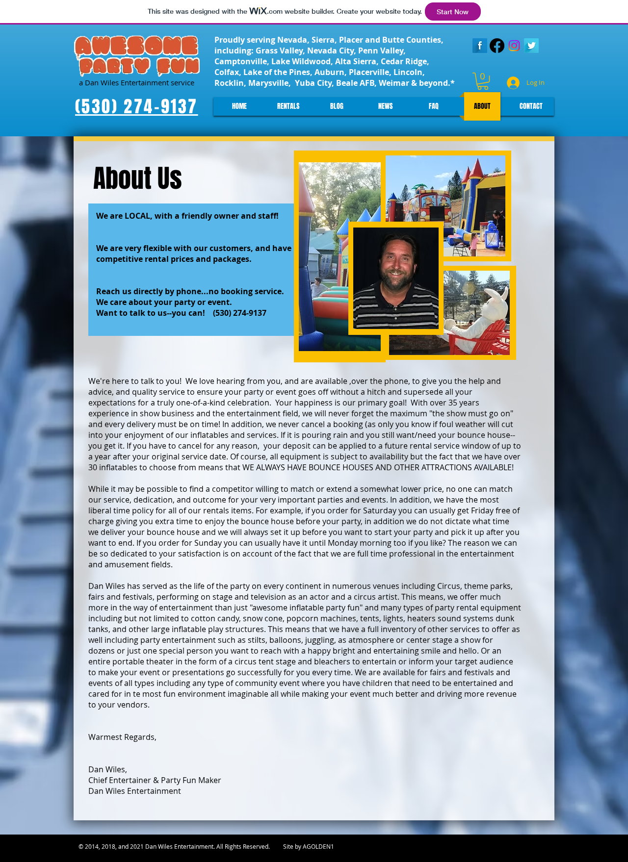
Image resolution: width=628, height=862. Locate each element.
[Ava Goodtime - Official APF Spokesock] (497, 45)
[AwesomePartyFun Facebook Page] (479, 45)
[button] (482, 81)
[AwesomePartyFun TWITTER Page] (531, 45)
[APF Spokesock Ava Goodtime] (514, 45)
